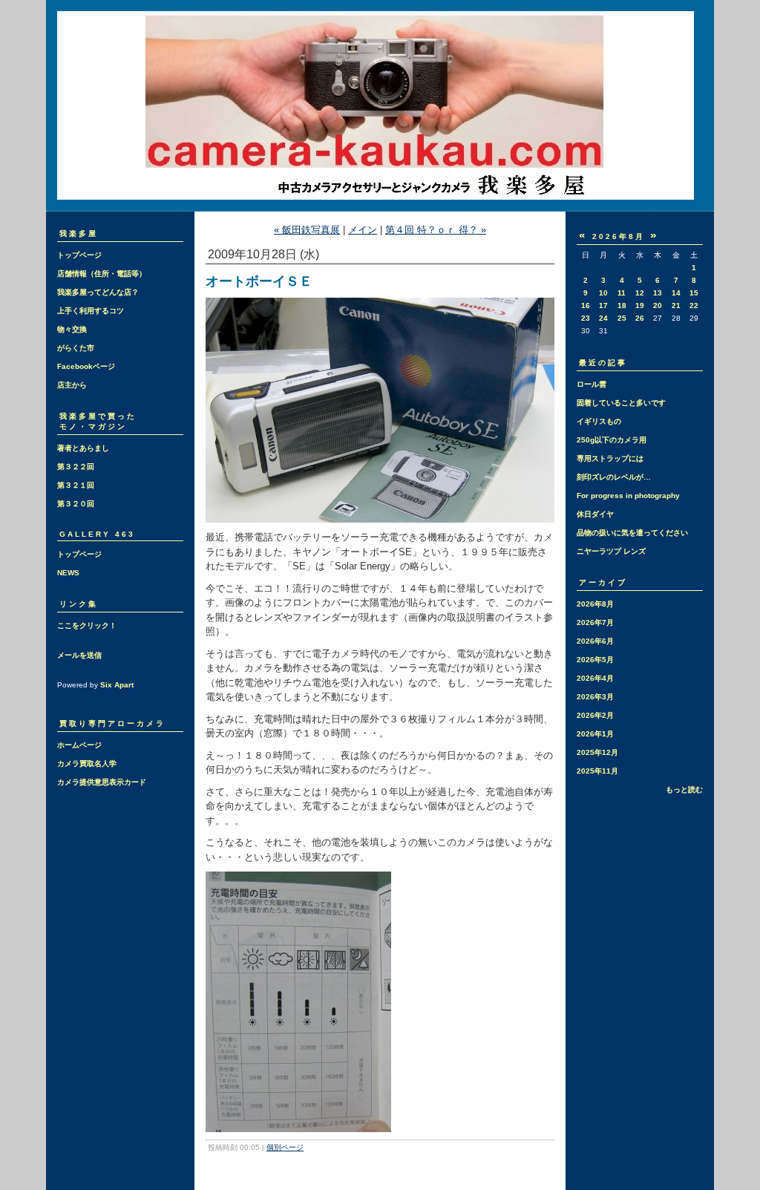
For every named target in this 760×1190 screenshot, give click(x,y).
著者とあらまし (83, 448)
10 (603, 293)
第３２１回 (75, 485)
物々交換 (72, 329)
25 (622, 318)
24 (603, 318)
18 (622, 305)
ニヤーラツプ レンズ (611, 551)
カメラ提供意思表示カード (101, 782)
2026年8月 (595, 604)
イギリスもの (599, 421)
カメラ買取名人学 (87, 763)
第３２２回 (75, 466)
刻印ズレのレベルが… (614, 477)
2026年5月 (595, 660)
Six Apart (117, 685)
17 (603, 305)
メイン (362, 229)
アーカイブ (603, 582)
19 (639, 305)
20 (657, 305)
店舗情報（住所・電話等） (101, 273)
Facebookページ (86, 366)
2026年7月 (595, 622)
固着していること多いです (621, 403)
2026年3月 (595, 697)
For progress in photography (628, 495)
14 (676, 293)
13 (657, 293)
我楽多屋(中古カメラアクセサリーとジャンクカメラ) (380, 105)
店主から (72, 385)
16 (585, 305)
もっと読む (684, 789)
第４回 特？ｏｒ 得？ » (435, 229)
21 (676, 305)
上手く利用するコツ (90, 311)
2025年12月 (597, 752)
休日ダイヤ (595, 514)
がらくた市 (75, 348)
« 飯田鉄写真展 (307, 229)
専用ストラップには (610, 458)
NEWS (68, 573)
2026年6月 (595, 641)
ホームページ (79, 745)
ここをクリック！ (87, 625)
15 (693, 293)
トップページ (79, 255)
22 (693, 305)
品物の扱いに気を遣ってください (632, 533)
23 (585, 318)
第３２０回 (75, 504)
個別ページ (285, 1147)
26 (639, 318)
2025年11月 (597, 771)
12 (639, 293)
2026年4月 (595, 678)
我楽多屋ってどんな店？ (98, 292)
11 (622, 293)
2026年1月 (595, 734)
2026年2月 (595, 715)
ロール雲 (591, 384)
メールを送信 (79, 655)
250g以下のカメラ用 (611, 440)
